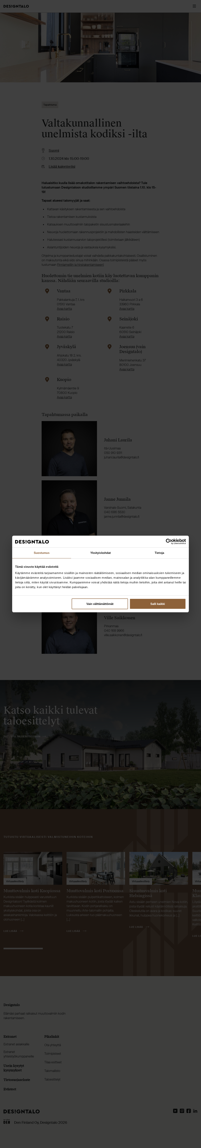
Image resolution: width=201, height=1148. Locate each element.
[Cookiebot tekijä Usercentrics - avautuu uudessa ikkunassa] (169, 541)
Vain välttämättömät (99, 603)
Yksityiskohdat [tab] (100, 552)
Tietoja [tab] (159, 552)
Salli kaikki (157, 603)
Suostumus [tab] (42, 552)
